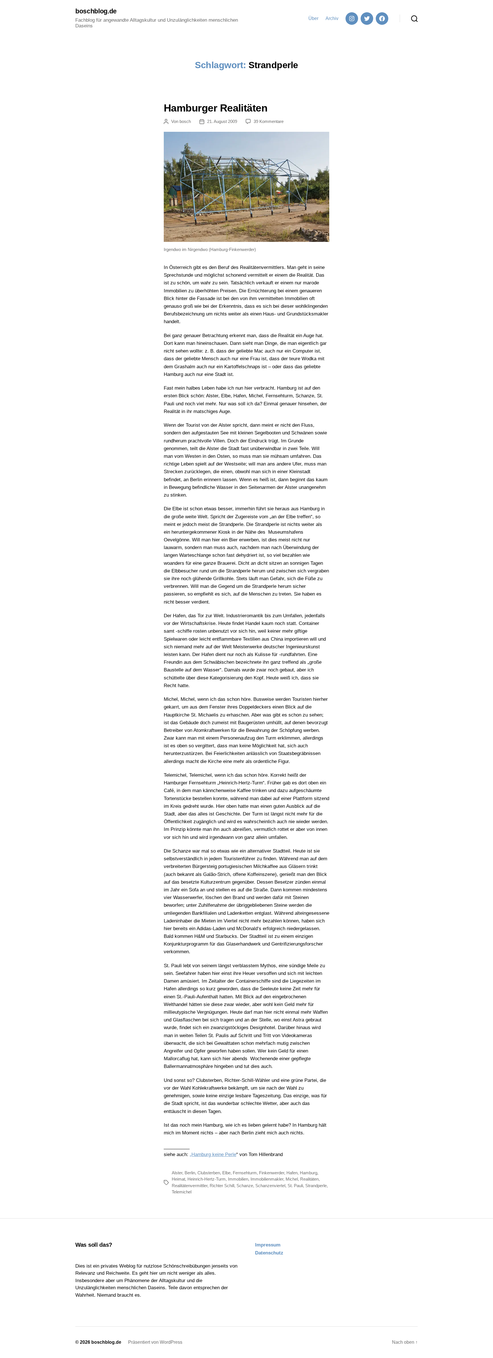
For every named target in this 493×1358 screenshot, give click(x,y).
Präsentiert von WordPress (155, 1342)
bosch (185, 121)
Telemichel (181, 1191)
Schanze (245, 1185)
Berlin (190, 1172)
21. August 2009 (222, 121)
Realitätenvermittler (189, 1185)
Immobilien (238, 1179)
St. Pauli (295, 1185)
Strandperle (316, 1185)
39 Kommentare (269, 121)
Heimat (178, 1179)
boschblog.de (96, 11)
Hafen (292, 1172)
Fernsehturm (245, 1172)
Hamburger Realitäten (215, 108)
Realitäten (309, 1179)
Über (313, 18)
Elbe (226, 1172)
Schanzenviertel (270, 1185)
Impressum (267, 1245)
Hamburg (308, 1172)
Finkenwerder (271, 1172)
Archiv (332, 18)
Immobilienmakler (266, 1179)
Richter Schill (222, 1185)
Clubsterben (208, 1172)
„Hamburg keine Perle (213, 1154)
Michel (292, 1179)
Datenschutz (269, 1253)
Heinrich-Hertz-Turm (206, 1179)
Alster (177, 1172)
